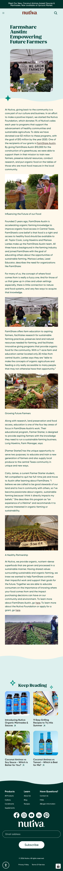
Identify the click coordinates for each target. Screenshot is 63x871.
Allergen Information (47, 804)
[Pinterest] (46, 815)
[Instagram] (24, 815)
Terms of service (38, 865)
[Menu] (3, 13)
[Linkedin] (39, 815)
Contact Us (44, 796)
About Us (27, 796)
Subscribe (32, 845)
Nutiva (27, 858)
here (38, 602)
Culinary (8, 800)
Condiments (9, 804)
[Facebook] (16, 815)
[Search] (55, 13)
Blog (25, 800)
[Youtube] (31, 815)
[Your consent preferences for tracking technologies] (58, 866)
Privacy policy (23, 865)
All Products (9, 796)
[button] (5, 865)
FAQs (42, 800)
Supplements (10, 808)
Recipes (27, 804)
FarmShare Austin (46, 143)
